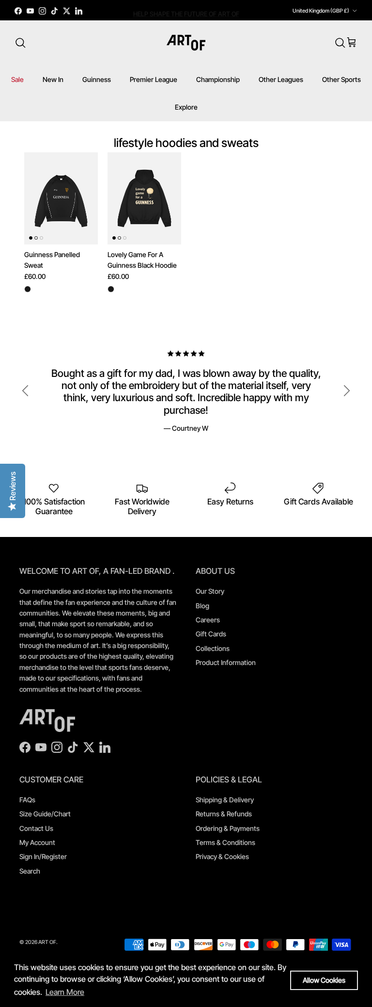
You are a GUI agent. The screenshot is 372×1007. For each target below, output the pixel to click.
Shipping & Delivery (225, 800)
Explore (186, 107)
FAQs (27, 800)
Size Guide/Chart (45, 814)
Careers (208, 620)
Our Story (210, 591)
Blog (202, 605)
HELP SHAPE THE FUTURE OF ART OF (186, 12)
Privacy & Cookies (222, 856)
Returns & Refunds (224, 814)
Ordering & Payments (228, 828)
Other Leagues (281, 79)
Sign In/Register (43, 856)
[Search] (20, 43)
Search (29, 871)
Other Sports (341, 79)
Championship (218, 79)
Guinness (96, 79)
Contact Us (36, 828)
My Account (37, 842)
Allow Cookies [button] (324, 980)
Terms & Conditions (225, 842)
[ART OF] (186, 42)
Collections (213, 648)
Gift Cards (211, 634)
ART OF (47, 942)
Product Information (226, 662)
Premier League (153, 79)
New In (53, 79)
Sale (17, 79)
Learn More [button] (65, 992)
